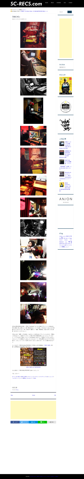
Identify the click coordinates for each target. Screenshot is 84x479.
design (66, 242)
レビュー (67, 246)
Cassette (64, 236)
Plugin (70, 238)
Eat (60, 238)
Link (65, 2)
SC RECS (18, 376)
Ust (47, 376)
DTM (71, 236)
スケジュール (31, 376)
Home (46, 2)
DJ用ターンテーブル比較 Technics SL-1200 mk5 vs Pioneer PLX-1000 (65, 145)
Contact (70, 2)
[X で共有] (15, 387)
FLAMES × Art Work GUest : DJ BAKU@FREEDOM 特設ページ (34, 11)
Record (60, 240)
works (69, 243)
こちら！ (24, 9)
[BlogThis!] (14, 387)
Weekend (61, 242)
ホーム (13, 376)
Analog (60, 236)
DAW (67, 236)
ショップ (51, 376)
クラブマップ (42, 376)
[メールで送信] (12, 387)
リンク (20, 378)
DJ (68, 236)
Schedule (59, 2)
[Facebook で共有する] (16, 387)
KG (62, 238)
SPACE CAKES (47, 345)
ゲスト (36, 376)
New (12, 395)
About (52, 2)
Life (64, 238)
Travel (71, 240)
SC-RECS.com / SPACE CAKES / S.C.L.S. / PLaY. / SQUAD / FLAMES (44, 476)
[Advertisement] (33, 410)
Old (55, 395)
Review (66, 240)
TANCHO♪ (16, 17)
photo (60, 243)
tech (63, 243)
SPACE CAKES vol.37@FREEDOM (33, 367)
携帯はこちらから (27, 378)
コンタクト (15, 378)
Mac (67, 238)
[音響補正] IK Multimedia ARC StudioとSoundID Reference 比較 (65, 154)
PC (68, 238)
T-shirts (34, 378)
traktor (66, 243)
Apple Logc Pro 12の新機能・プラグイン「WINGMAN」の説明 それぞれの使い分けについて (65, 165)
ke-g (17, 389)
